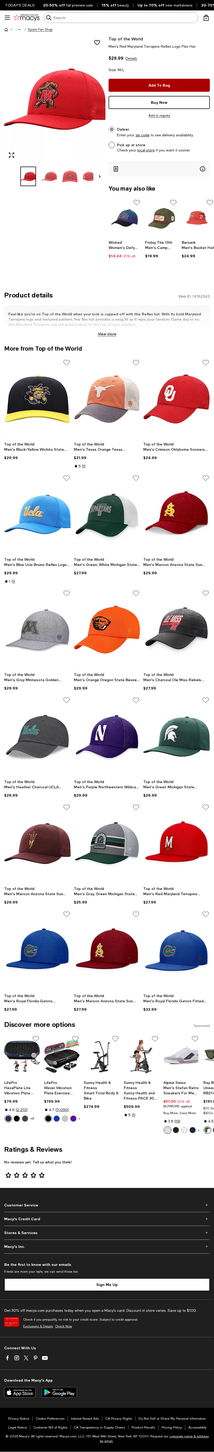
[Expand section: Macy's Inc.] (107, 1246)
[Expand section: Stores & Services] (107, 1233)
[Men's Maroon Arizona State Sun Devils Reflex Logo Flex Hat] (37, 843)
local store (146, 150)
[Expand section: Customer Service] (107, 1205)
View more (107, 334)
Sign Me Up (107, 1284)
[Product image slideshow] (54, 99)
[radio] (8, 1118)
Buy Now (159, 102)
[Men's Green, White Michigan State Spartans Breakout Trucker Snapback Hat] (107, 514)
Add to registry (159, 115)
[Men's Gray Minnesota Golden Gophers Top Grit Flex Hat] (37, 629)
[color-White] (167, 1130)
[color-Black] (17, 1118)
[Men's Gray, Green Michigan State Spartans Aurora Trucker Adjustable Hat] (107, 843)
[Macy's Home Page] (26, 17)
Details (131, 58)
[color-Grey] (65, 1118)
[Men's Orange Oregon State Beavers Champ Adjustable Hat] (107, 629)
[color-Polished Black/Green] (207, 1130)
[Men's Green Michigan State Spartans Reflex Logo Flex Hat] (176, 736)
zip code (142, 135)
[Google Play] (59, 1392)
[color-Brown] (25, 1118)
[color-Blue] (8, 1118)
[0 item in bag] (206, 17)
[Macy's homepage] (6, 29)
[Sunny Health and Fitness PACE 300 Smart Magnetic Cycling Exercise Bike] (141, 1056)
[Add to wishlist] (97, 42)
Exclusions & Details (38, 1326)
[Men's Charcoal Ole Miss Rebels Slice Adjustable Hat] (176, 629)
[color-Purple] (73, 1118)
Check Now (63, 1326)
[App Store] (19, 1392)
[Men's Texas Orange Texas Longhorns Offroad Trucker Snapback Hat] (107, 398)
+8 (32, 1118)
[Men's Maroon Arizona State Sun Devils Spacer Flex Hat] (176, 514)
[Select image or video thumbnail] (28, 176)
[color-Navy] (192, 1130)
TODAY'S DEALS (20, 5)
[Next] (100, 176)
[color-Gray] (184, 1130)
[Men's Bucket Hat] (198, 218)
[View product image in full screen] (11, 155)
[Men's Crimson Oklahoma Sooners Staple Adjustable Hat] (176, 398)
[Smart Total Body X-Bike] (102, 1056)
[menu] (7, 18)
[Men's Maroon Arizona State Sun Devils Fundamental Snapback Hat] (107, 950)
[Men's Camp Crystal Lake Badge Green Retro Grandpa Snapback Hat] (161, 218)
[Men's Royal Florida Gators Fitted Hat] (176, 950)
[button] (18, 29)
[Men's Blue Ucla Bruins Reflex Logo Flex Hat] (37, 514)
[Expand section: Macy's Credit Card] (107, 1219)
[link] (125, 249)
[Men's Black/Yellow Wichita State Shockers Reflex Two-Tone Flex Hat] (37, 398)
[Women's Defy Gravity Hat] (125, 218)
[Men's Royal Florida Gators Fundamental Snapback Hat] (37, 950)
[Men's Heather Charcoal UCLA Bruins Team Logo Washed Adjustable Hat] (37, 736)
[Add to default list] (137, 202)
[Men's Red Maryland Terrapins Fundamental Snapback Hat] (176, 843)
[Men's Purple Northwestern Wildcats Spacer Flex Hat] (107, 736)
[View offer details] (159, 168)
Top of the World (126, 38)
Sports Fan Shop (40, 29)
